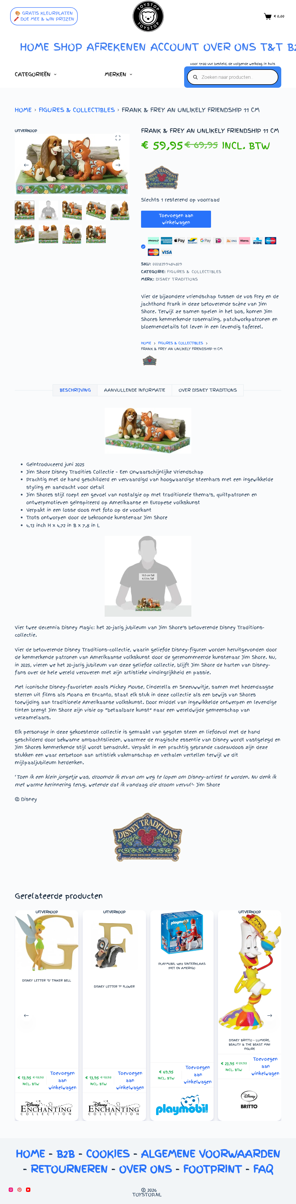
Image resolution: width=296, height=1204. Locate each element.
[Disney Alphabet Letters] (46, 1107)
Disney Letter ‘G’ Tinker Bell (46, 980)
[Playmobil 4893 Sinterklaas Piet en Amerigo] (181, 932)
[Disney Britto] (249, 1100)
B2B (65, 1153)
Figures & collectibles (194, 271)
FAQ (263, 1169)
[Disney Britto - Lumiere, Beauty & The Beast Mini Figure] (249, 972)
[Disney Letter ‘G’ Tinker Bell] (46, 942)
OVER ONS (145, 1169)
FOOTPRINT (212, 1169)
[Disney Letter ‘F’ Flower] (114, 945)
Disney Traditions (177, 279)
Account (174, 47)
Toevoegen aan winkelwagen (176, 219)
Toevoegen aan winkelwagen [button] (62, 1080)
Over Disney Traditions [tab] (208, 390)
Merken (115, 74)
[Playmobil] (182, 1105)
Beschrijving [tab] (75, 390)
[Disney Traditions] (149, 361)
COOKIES (108, 1153)
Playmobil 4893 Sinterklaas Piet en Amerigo (182, 966)
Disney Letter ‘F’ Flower (114, 986)
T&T (271, 47)
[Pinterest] (19, 1190)
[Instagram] (11, 1190)
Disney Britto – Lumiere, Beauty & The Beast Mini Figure (249, 1044)
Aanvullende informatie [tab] (134, 390)
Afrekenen (116, 47)
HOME (34, 47)
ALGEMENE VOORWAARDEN (210, 1153)
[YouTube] (28, 1190)
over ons (229, 47)
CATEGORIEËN (33, 74)
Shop (67, 47)
